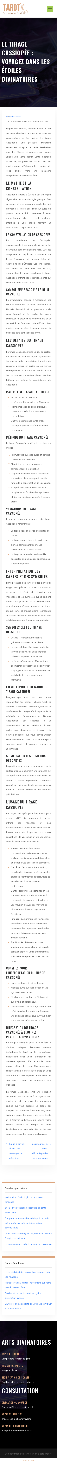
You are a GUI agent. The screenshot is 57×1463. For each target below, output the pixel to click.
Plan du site (28, 1460)
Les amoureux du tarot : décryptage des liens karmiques (39, 1151)
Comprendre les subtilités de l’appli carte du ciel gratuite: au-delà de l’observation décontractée (27, 1223)
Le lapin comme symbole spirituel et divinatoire (28, 1244)
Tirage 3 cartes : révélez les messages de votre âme (17, 1151)
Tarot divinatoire (15, 117)
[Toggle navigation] (50, 8)
